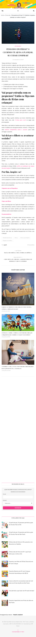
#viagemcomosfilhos (7, 240)
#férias (16, 237)
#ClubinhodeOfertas (7, 237)
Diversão (7, 15)
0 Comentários (30, 245)
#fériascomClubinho (25, 237)
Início (2, 15)
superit (5, 245)
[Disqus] (18, 403)
